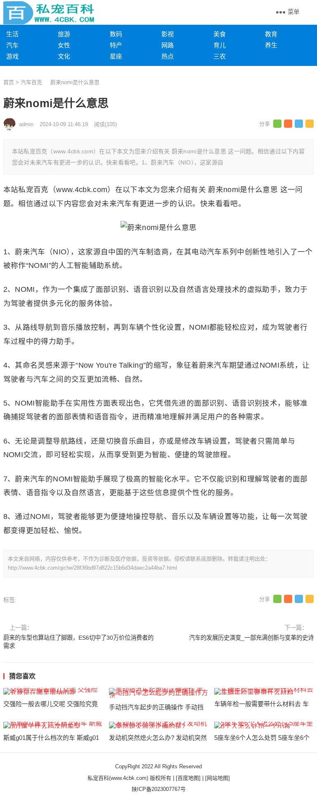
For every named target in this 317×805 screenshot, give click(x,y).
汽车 (12, 45)
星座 (116, 56)
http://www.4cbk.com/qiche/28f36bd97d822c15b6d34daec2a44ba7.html (92, 568)
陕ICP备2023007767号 (159, 789)
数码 (116, 34)
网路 (167, 45)
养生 (271, 45)
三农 (219, 56)
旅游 (64, 34)
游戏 (12, 56)
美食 (219, 34)
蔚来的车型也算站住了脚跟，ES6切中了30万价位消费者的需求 (78, 641)
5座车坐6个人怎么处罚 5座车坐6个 (262, 737)
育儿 (219, 45)
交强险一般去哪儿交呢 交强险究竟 (50, 703)
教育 (271, 34)
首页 (8, 82)
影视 (167, 34)
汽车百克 (31, 82)
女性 (64, 45)
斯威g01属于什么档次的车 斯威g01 (51, 737)
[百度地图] (188, 778)
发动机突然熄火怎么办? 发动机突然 (158, 737)
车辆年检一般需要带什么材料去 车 (261, 703)
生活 (12, 34)
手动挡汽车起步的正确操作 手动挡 (156, 707)
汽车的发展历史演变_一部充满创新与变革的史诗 (251, 637)
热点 (167, 56)
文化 (64, 56)
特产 (116, 45)
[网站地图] (217, 778)
